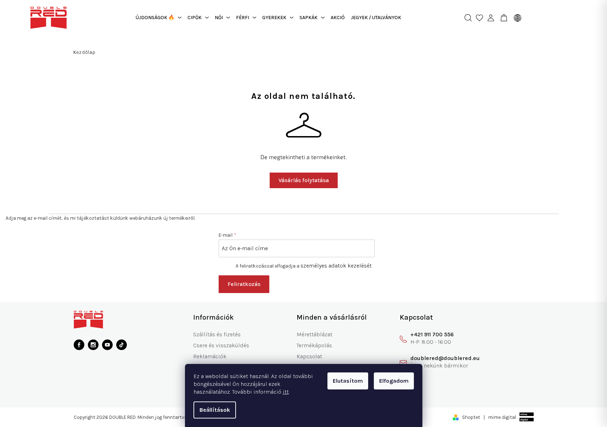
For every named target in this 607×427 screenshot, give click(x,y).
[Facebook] (79, 344)
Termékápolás (314, 345)
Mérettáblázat (314, 334)
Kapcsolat (309, 356)
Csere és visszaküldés (221, 345)
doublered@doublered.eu (445, 358)
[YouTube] (107, 344)
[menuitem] (158, 18)
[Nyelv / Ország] (515, 18)
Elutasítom (348, 380)
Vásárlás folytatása (304, 180)
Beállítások (214, 409)
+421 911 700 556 (432, 334)
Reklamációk (209, 356)
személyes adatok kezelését (336, 265)
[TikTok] (121, 344)
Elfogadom (394, 380)
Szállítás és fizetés (217, 334)
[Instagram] (93, 344)
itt (286, 391)
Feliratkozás (243, 284)
